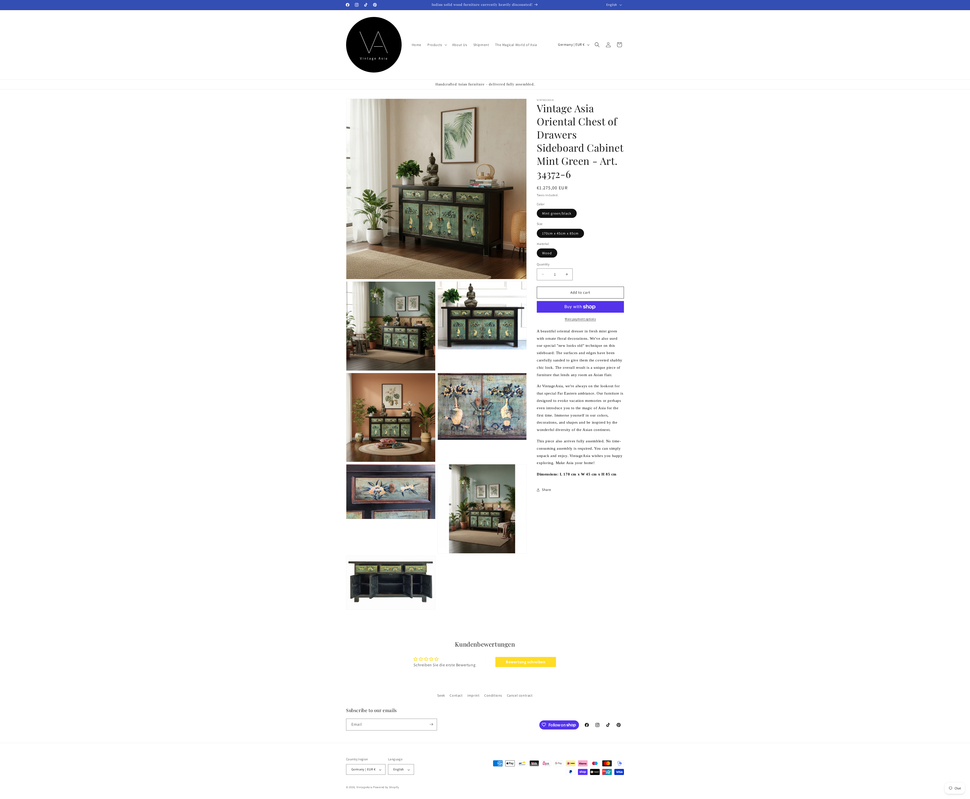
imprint (473, 695)
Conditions (493, 695)
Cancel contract (520, 695)
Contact (456, 695)
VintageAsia (364, 787)
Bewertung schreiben (525, 662)
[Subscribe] (431, 724)
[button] (436, 44)
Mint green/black (556, 213)
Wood (547, 253)
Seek (441, 695)
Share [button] (546, 489)
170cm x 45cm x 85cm (560, 233)
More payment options (580, 319)
